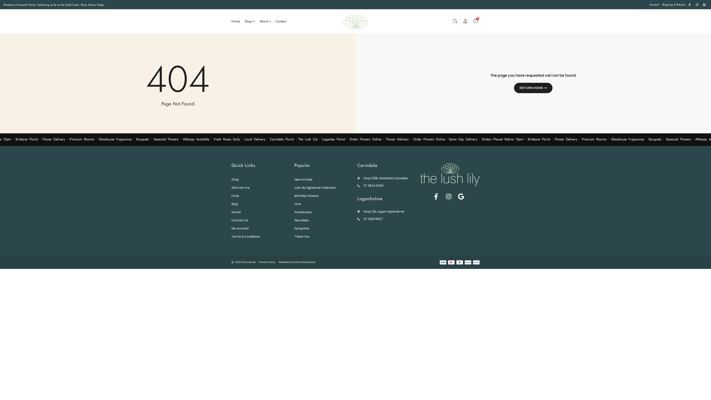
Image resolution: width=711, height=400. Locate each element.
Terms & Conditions (245, 236)
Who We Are (240, 188)
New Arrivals (303, 179)
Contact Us (239, 220)
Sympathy (301, 228)
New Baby (301, 220)
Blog (234, 204)
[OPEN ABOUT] (270, 21)
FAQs (235, 196)
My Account (240, 228)
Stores (236, 212)
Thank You (301, 236)
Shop (235, 179)
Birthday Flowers (306, 196)
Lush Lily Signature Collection (315, 188)
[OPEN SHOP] (254, 21)
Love (297, 204)
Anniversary (303, 212)
